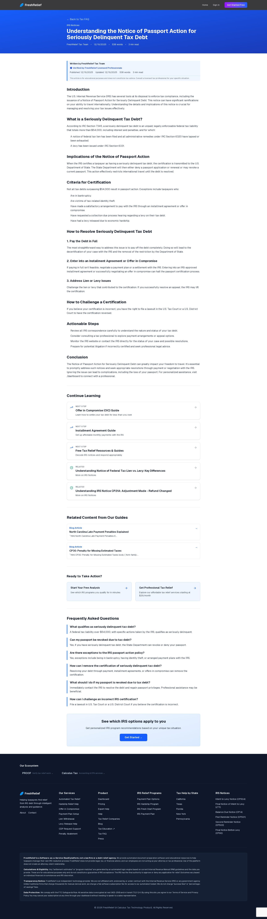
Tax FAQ (102, 833)
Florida (179, 809)
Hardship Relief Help (69, 804)
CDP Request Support (70, 828)
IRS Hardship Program (148, 804)
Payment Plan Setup (69, 814)
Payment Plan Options (148, 799)
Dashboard (103, 799)
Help (100, 814)
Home (205, 5)
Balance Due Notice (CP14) (229, 812)
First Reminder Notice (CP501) (231, 817)
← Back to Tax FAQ (78, 19)
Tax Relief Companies (109, 818)
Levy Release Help (68, 823)
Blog (100, 823)
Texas (179, 804)
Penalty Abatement (68, 833)
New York (181, 814)
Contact (32, 812)
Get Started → (133, 737)
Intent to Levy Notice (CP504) (231, 799)
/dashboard (73, 376)
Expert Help (103, 809)
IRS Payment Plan (146, 814)
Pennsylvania (183, 818)
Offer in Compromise (69, 809)
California (180, 799)
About (23, 812)
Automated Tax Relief (69, 799)
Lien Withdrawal (66, 818)
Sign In (216, 5)
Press (101, 838)
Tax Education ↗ (106, 828)
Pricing (101, 804)
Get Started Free (236, 5)
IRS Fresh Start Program (149, 809)
